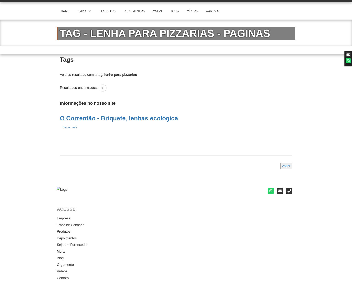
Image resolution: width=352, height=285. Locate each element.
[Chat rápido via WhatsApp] (348, 60)
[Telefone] (289, 191)
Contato (63, 278)
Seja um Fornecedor (72, 245)
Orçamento (65, 265)
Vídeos (62, 271)
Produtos (63, 231)
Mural (61, 251)
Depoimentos (67, 238)
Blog (60, 258)
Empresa (63, 218)
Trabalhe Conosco (70, 225)
